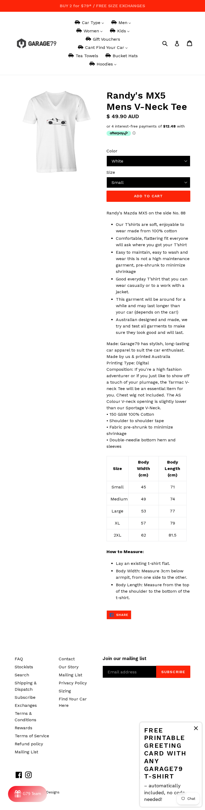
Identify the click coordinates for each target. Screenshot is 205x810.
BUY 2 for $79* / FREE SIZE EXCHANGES (102, 5)
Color (112, 150)
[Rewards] (27, 794)
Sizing (65, 690)
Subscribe (25, 697)
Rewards (23, 727)
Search (22, 674)
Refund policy (29, 743)
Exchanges (26, 705)
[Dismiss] (196, 729)
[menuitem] (89, 22)
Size (111, 172)
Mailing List (26, 751)
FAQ (19, 658)
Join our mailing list (124, 658)
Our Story (68, 666)
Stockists (24, 666)
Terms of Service (32, 735)
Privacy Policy (73, 682)
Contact (67, 658)
